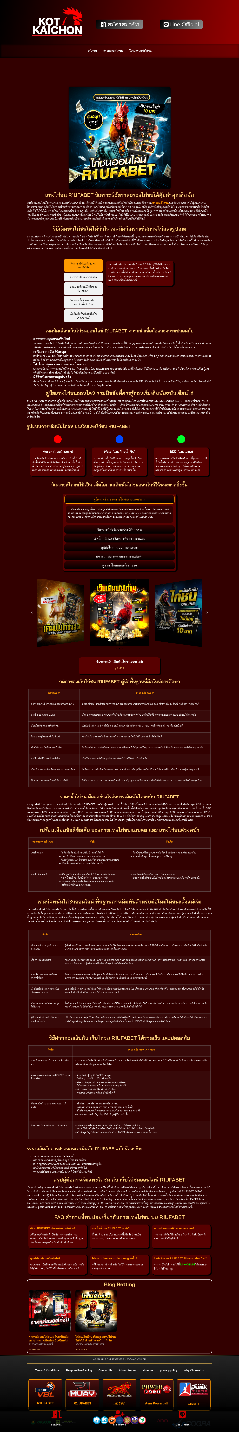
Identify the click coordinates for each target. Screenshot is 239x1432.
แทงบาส (193, 1403)
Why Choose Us (194, 1370)
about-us (147, 1370)
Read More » (34, 1350)
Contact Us (105, 1370)
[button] (31, 612)
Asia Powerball (156, 1403)
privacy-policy (168, 1370)
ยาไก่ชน (92, 50)
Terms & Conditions (47, 1370)
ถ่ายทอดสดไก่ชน (113, 50)
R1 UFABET (82, 1403)
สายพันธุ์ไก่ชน (160, 202)
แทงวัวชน (119, 1403)
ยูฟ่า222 (119, 668)
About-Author (127, 1370)
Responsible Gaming (79, 1370)
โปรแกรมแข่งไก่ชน (140, 50)
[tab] (83, 265)
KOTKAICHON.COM (136, 1359)
